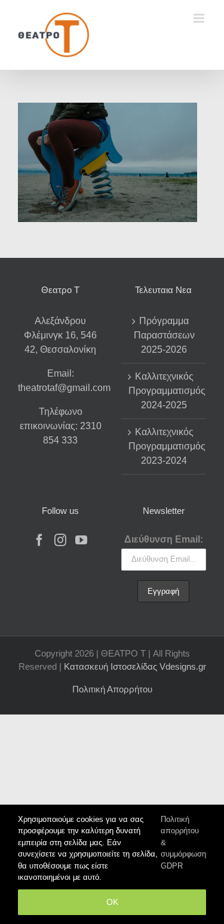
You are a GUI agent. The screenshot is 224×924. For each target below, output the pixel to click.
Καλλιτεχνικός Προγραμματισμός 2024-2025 (164, 390)
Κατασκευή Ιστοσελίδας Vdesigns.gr (135, 666)
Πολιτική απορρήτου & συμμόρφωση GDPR (183, 842)
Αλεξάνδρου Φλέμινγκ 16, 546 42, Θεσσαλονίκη (60, 335)
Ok (112, 902)
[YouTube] (81, 540)
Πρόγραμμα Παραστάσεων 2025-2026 (164, 335)
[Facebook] (39, 540)
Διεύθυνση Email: (163, 539)
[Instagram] (60, 540)
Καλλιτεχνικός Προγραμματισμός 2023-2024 (164, 446)
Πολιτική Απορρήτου (112, 689)
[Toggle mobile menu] (200, 18)
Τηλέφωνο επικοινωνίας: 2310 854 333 (61, 425)
